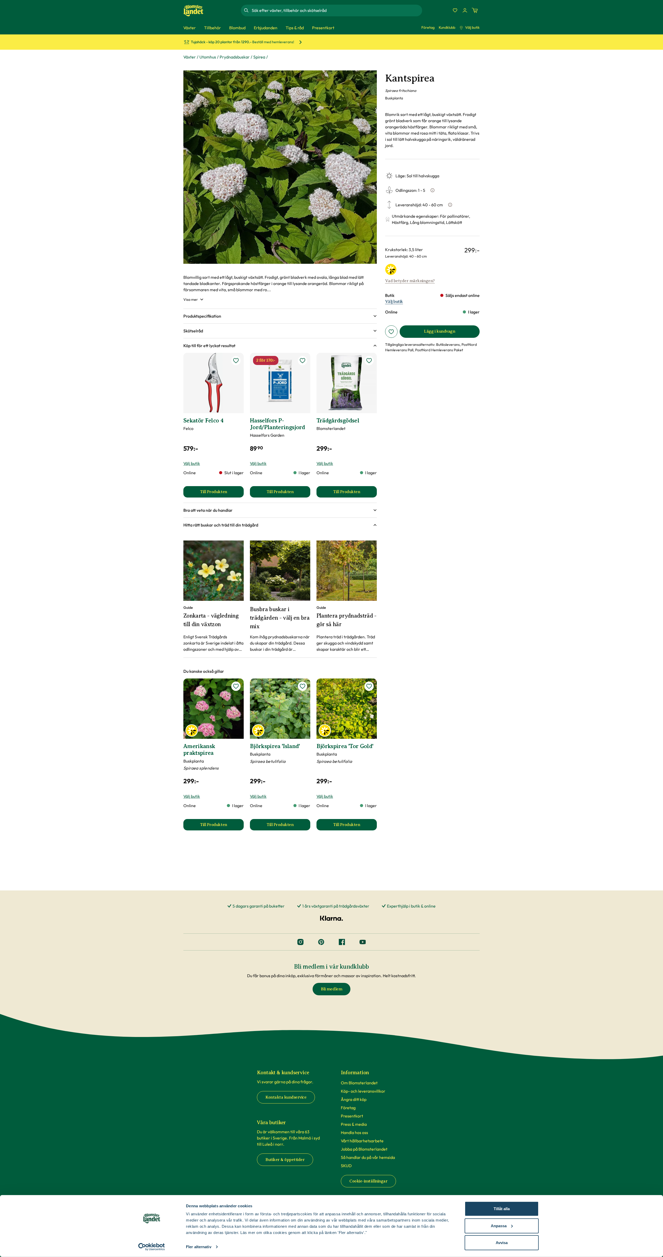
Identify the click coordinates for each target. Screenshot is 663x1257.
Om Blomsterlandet (359, 1082)
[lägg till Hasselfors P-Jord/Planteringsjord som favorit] (302, 360)
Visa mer (190, 299)
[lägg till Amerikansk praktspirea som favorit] (236, 686)
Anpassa (499, 1225)
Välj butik (472, 27)
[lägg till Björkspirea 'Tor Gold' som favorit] (369, 686)
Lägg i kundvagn (439, 331)
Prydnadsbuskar (235, 57)
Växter (189, 57)
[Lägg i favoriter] (391, 331)
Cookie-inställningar (368, 1181)
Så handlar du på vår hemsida (368, 1157)
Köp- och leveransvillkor (363, 1091)
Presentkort (352, 1116)
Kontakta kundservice (285, 1097)
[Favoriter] (455, 10)
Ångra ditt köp (353, 1099)
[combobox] (336, 10)
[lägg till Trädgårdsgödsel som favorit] (369, 360)
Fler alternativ (198, 1247)
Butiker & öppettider (285, 1159)
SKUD (346, 1165)
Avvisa (502, 1242)
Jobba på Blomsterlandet (364, 1149)
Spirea (259, 57)
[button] (280, 316)
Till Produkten (222, 493)
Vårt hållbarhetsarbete (362, 1140)
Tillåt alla (502, 1209)
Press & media (354, 1124)
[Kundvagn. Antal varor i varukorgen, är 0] (475, 10)
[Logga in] (465, 10)
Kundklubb (447, 27)
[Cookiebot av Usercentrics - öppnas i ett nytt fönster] (151, 1247)
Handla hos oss (354, 1132)
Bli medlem (331, 989)
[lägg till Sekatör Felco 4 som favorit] (236, 360)
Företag (428, 27)
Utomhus (207, 57)
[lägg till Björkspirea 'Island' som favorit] (302, 686)
